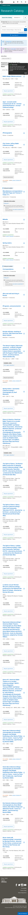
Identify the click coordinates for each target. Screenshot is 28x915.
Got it (25, 72)
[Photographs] (7, 133)
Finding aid (6, 203)
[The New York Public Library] (2, 2)
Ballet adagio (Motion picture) (12, 76)
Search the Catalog (7, 17)
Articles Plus (8, 41)
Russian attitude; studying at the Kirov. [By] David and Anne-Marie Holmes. (13, 333)
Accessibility (24, 888)
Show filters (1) (15, 35)
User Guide (13, 48)
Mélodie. (5, 219)
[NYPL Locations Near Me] (18, 2)
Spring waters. (7, 243)
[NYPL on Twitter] (19, 885)
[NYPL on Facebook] (16, 885)
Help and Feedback (23, 913)
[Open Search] (22, 2)
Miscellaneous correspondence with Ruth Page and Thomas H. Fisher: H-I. (12, 193)
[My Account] (14, 2)
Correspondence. (8, 269)
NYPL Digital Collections (9, 365)
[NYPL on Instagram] (22, 885)
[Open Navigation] (25, 2)
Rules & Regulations (22, 892)
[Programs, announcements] (12, 306)
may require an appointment (18, 209)
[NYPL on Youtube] (25, 885)
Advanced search (22, 32)
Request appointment (8, 90)
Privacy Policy (24, 890)
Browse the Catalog (19, 17)
